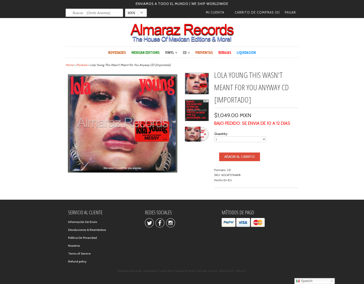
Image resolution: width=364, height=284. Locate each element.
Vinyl (171, 52)
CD (186, 52)
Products (81, 65)
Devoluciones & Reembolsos (87, 230)
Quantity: (221, 134)
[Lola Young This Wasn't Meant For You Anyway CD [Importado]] (196, 84)
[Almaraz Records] (182, 33)
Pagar (290, 12)
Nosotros (74, 245)
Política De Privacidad (82, 238)
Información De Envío (82, 222)
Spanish (306, 281)
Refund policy (77, 261)
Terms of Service (79, 253)
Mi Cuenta (215, 12)
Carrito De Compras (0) (257, 12)
